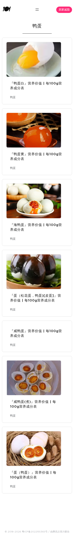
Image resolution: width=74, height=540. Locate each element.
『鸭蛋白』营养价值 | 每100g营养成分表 (36, 86)
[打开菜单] (37, 9)
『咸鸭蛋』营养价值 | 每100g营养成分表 (36, 333)
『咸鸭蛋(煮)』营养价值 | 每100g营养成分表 (33, 404)
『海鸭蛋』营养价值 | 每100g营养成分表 (36, 227)
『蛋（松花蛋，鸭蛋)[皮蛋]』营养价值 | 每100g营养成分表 (35, 298)
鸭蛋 (13, 97)
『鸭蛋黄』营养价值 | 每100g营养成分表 (36, 156)
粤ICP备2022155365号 (35, 531)
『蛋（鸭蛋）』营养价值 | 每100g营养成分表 (33, 475)
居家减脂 (64, 9)
